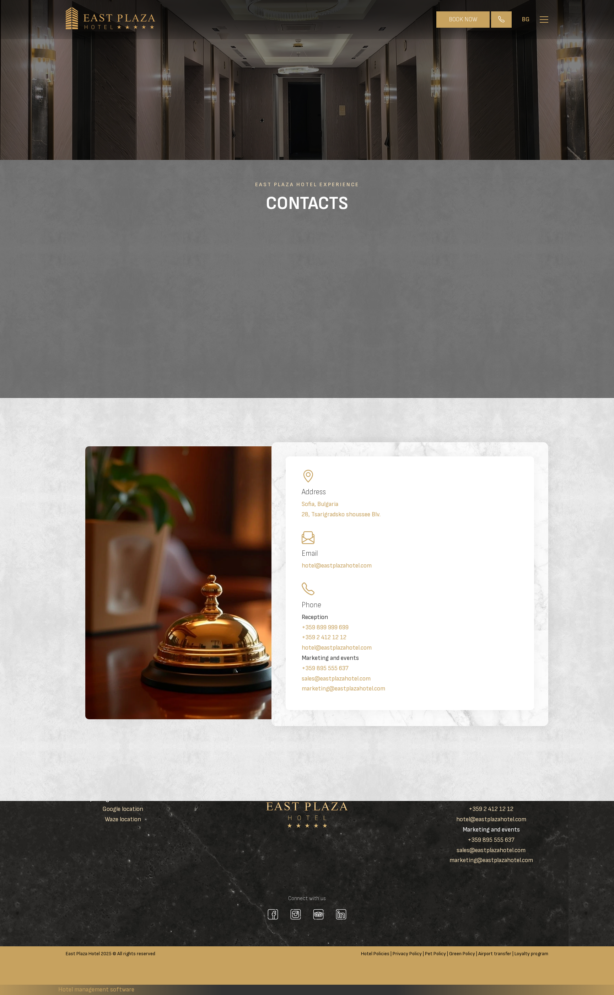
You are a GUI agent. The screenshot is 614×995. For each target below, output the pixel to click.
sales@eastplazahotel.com (336, 678)
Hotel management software (96, 989)
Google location (122, 809)
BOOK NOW (463, 19)
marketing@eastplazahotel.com (343, 689)
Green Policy (462, 954)
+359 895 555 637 (325, 668)
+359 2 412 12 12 (324, 637)
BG (525, 19)
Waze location (123, 819)
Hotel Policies (375, 954)
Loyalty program (531, 954)
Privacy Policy (407, 954)
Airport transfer (494, 954)
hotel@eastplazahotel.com (337, 565)
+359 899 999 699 (325, 627)
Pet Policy (435, 954)
